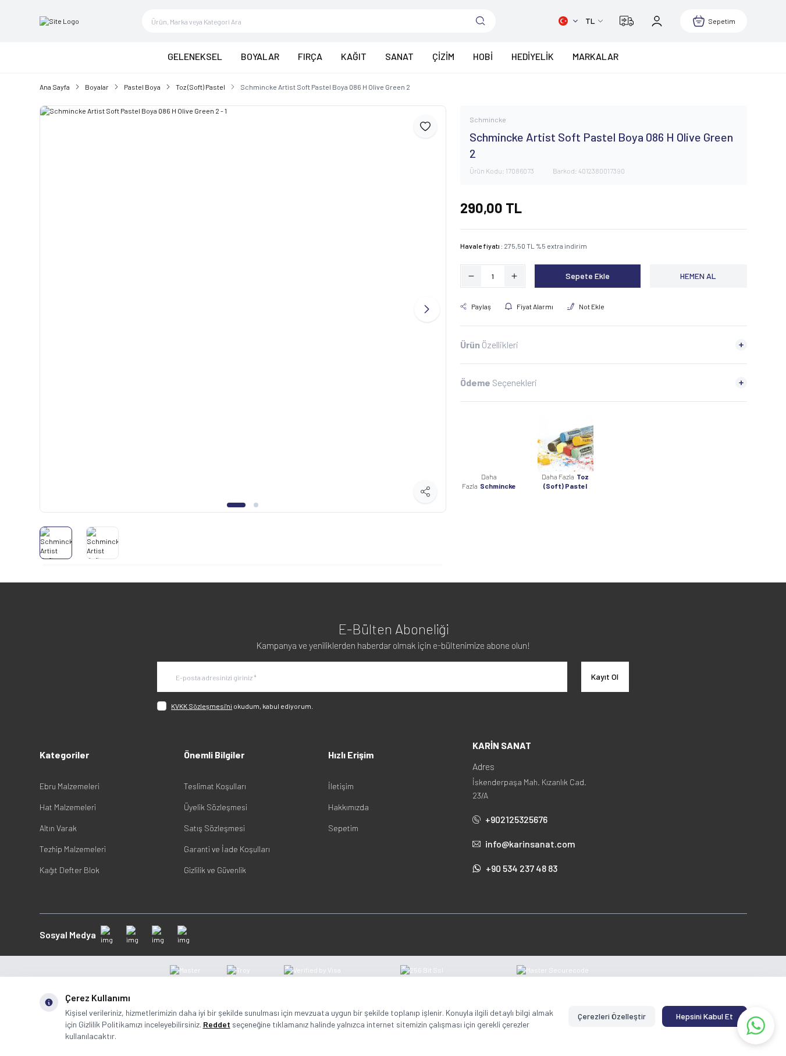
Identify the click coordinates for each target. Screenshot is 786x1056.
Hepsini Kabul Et (704, 1016)
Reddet (216, 1024)
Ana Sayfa (55, 87)
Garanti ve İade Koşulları (227, 849)
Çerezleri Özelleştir (612, 1016)
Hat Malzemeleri (68, 807)
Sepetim (343, 828)
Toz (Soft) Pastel (200, 87)
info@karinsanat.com (530, 843)
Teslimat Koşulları (215, 786)
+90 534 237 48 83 (521, 868)
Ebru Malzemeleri (69, 786)
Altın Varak (58, 828)
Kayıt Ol (604, 676)
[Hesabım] (657, 21)
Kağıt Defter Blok (69, 870)
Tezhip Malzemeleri (73, 849)
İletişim (341, 786)
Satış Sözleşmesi (214, 828)
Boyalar (97, 87)
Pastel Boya (142, 87)
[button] (236, 505)
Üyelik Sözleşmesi (215, 807)
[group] (243, 309)
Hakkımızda (348, 807)
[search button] (480, 21)
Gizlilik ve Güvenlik (215, 870)
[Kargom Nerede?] (627, 21)
